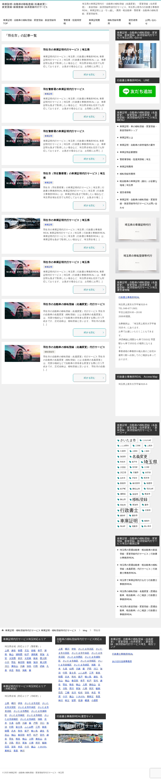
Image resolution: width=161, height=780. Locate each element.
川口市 (123, 472)
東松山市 (136, 489)
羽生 (13, 662)
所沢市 (146, 478)
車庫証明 (48, 94)
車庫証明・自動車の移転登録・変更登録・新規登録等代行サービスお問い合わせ (138, 203)
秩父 (67, 700)
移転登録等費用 (114, 22)
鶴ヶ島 (34, 731)
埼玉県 (150, 462)
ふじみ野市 (124, 446)
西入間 (43, 658)
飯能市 (147, 521)
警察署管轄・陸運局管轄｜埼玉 (135, 159)
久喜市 (123, 451)
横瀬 (87, 700)
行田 (35, 666)
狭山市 (123, 499)
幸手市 (148, 472)
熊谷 (18, 670)
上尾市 (149, 446)
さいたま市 (128, 440)
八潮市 (146, 451)
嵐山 (33, 746)
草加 (42, 654)
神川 (22, 750)
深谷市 (135, 494)
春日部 (21, 662)
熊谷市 (147, 494)
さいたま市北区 (32, 703)
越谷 (13, 650)
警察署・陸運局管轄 (72, 22)
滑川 (18, 743)
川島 (11, 743)
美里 (16, 750)
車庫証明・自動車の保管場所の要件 (137, 145)
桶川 (13, 703)
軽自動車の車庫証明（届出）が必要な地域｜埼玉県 (138, 183)
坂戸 (27, 731)
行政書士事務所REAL (129, 297)
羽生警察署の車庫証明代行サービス (63, 89)
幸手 (40, 650)
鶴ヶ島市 (147, 526)
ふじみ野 (29, 727)
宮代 (42, 735)
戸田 (35, 723)
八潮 (31, 743)
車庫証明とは (126, 137)
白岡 (18, 723)
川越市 (136, 472)
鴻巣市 (135, 526)
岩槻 (33, 650)
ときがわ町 (146, 440)
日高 (7, 746)
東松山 (14, 666)
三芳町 (138, 446)
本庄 (11, 670)
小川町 (146, 467)
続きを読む (89, 74)
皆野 (74, 700)
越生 (42, 731)
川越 (22, 666)
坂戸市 (134, 462)
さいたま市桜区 (34, 715)
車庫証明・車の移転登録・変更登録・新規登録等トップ (138, 128)
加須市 (123, 456)
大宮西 (12, 658)
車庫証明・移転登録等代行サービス (40, 630)
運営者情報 (133, 22)
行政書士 (129, 510)
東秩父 (8, 750)
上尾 (7, 650)
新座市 (123, 483)
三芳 (38, 727)
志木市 (122, 478)
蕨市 (146, 505)
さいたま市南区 (17, 715)
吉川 (74, 692)
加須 (35, 662)
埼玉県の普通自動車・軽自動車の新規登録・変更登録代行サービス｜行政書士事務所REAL (138, 554)
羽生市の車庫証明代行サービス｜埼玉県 (66, 49)
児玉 (27, 650)
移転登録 (139, 499)
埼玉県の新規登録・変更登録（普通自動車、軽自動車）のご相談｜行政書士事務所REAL (138, 610)
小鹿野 (94, 700)
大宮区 (123, 467)
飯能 (29, 662)
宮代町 (135, 467)
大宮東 (28, 658)
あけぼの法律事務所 (122, 661)
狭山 (11, 654)
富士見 (19, 727)
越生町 (122, 515)
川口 (7, 666)
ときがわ (42, 746)
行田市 (148, 510)
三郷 (67, 692)
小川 (7, 662)
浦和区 (123, 494)
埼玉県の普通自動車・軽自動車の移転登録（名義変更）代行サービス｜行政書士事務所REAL (138, 569)
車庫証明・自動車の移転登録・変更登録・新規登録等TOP (29, 22)
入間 (31, 739)
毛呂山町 (150, 489)
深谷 (29, 666)
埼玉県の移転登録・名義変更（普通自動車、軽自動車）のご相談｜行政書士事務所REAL (138, 595)
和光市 (122, 462)
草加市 (135, 505)
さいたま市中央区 (27, 707)
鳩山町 (122, 526)
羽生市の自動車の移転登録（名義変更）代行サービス (74, 304)
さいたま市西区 (21, 711)
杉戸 (27, 654)
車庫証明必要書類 (128, 152)
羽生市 (123, 505)
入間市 (135, 451)
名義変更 (139, 456)
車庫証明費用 (94, 22)
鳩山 (13, 735)
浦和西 (19, 654)
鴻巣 (24, 670)
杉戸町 (123, 489)
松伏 (80, 692)
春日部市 (136, 483)
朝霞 (20, 650)
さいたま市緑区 (28, 719)
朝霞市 (149, 483)
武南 (42, 666)
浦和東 (34, 654)
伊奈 (20, 703)
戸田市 (134, 478)
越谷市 (135, 515)
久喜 (11, 723)
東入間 (43, 662)
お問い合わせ (150, 22)
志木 (13, 731)
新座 (35, 658)
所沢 (20, 658)
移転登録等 (49, 352)
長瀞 (80, 700)
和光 (20, 731)
